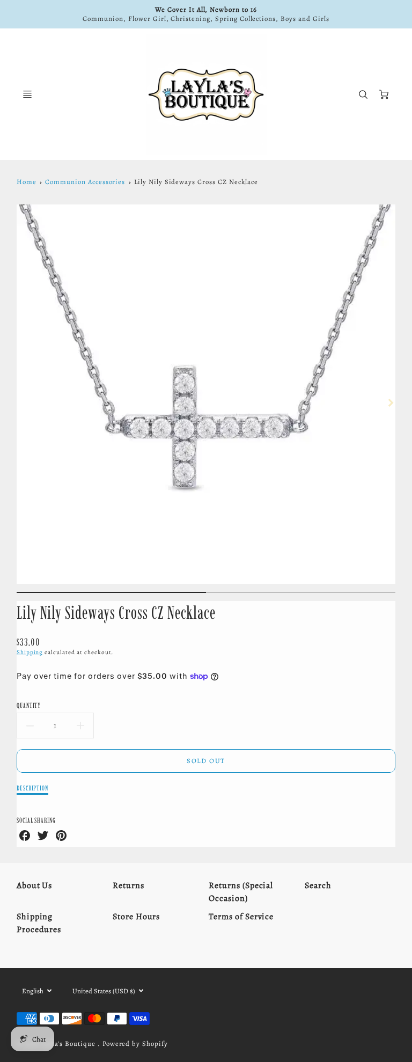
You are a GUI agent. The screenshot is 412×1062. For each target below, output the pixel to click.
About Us (35, 885)
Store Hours (136, 916)
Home (26, 181)
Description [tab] (33, 787)
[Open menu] (27, 94)
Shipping (30, 652)
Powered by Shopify (135, 1043)
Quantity (29, 705)
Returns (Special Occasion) (241, 892)
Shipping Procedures (39, 923)
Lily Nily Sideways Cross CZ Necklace (196, 181)
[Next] (390, 402)
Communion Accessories (85, 181)
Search (318, 885)
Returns (128, 885)
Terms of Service (241, 916)
